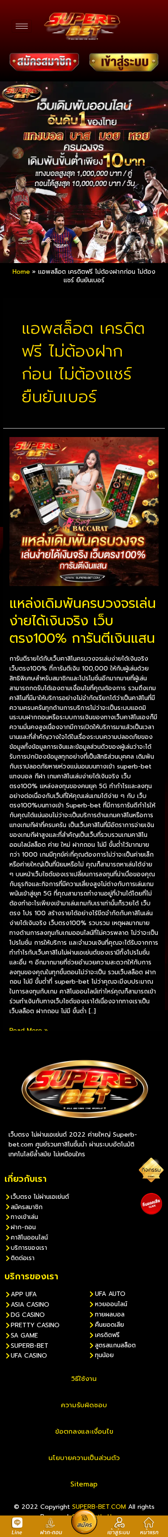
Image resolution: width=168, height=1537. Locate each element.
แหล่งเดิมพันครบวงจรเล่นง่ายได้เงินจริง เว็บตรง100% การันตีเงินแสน (82, 621)
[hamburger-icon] (22, 26)
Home (21, 271)
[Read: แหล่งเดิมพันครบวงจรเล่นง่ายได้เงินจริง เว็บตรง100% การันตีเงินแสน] (84, 511)
